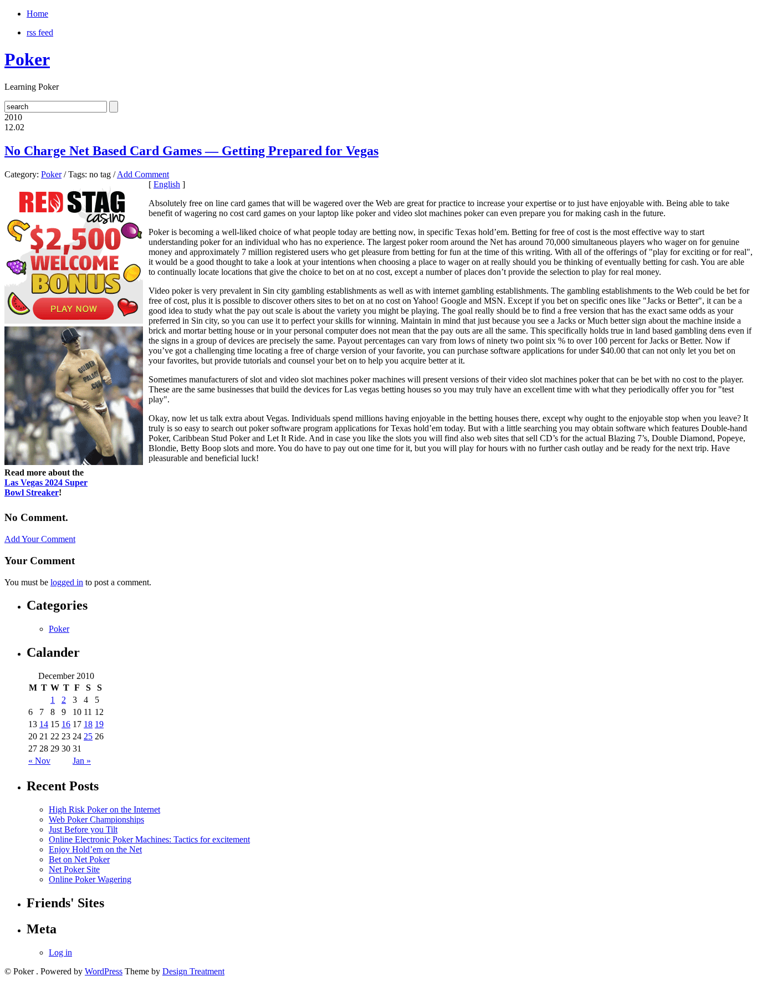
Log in (60, 952)
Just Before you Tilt (83, 829)
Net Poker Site (74, 869)
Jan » (82, 760)
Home (37, 13)
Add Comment (143, 174)
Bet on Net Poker (79, 859)
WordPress (103, 971)
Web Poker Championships (96, 819)
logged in (66, 582)
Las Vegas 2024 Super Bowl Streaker (46, 487)
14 (43, 724)
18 (88, 724)
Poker (27, 59)
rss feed (40, 32)
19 (99, 724)
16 (66, 724)
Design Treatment (193, 971)
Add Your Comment (39, 539)
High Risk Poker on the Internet (104, 809)
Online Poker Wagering (90, 879)
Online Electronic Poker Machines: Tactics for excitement (149, 839)
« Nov (39, 760)
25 (88, 736)
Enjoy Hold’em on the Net (95, 849)
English (167, 184)
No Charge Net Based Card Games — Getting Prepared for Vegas (191, 151)
